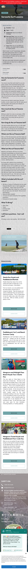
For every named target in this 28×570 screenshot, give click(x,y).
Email (14, 228)
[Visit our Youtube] (22, 515)
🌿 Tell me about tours (7, 550)
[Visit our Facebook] (3, 515)
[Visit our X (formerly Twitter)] (20, 515)
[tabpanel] (14, 243)
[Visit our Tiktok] (14, 515)
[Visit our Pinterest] (11, 515)
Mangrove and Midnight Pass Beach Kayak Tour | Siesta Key (13, 374)
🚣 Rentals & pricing (18, 550)
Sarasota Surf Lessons (10, 474)
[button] (26, 553)
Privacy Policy (5, 518)
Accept (14, 566)
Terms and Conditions (7, 521)
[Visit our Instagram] (8, 515)
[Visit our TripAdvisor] (17, 515)
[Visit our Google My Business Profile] (5, 515)
